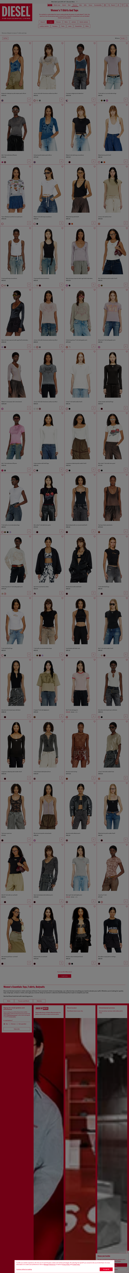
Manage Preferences (50, 1264)
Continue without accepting (24, 1269)
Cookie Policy (76, 1264)
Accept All (106, 1269)
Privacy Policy (66, 1264)
